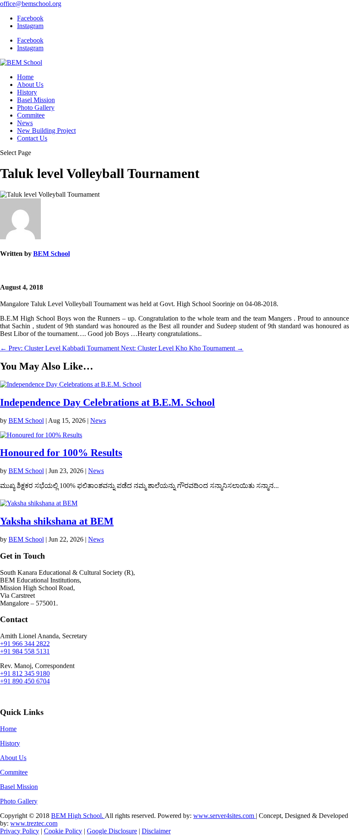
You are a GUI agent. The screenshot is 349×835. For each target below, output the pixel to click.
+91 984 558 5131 (25, 651)
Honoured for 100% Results (61, 452)
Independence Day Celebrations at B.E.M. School (107, 402)
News (25, 122)
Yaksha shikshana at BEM (57, 521)
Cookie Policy (63, 831)
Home (25, 76)
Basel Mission (36, 99)
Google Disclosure (112, 831)
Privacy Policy (19, 831)
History (27, 92)
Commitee (31, 115)
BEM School (51, 253)
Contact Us (32, 138)
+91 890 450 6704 (25, 681)
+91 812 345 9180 (25, 673)
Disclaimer (156, 831)
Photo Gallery (35, 107)
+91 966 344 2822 (25, 643)
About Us (30, 84)
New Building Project (46, 130)
